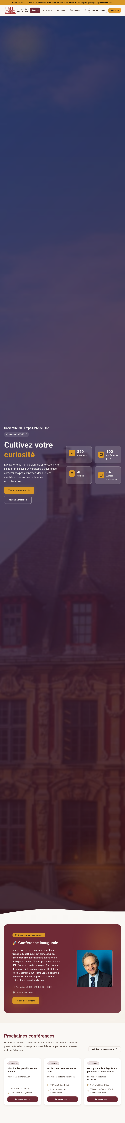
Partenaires (75, 10)
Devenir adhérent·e (18, 500)
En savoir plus (21, 1099)
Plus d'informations (26, 1001)
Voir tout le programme (103, 1049)
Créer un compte (98, 10)
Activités (46, 10)
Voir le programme (17, 490)
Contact (88, 10)
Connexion (114, 10)
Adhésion (61, 10)
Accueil (35, 10)
